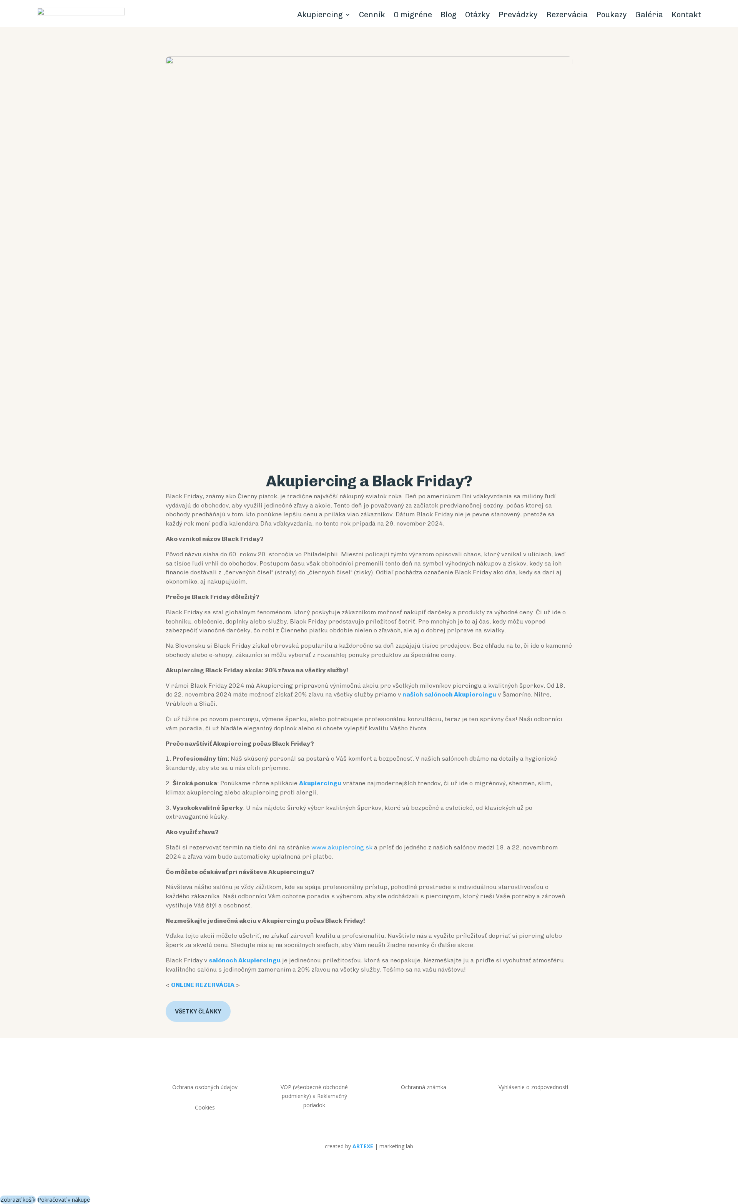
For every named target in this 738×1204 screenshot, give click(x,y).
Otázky (477, 14)
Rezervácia (567, 14)
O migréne (413, 14)
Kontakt (686, 14)
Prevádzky (518, 14)
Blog (448, 14)
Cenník (372, 14)
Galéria (649, 14)
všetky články (198, 1011)
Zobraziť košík (17, 1199)
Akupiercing (320, 14)
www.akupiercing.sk (341, 847)
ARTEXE (362, 1146)
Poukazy (611, 14)
